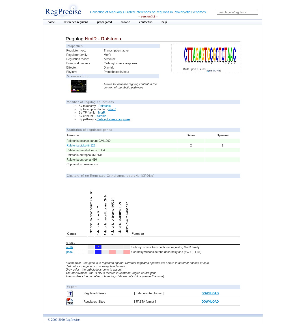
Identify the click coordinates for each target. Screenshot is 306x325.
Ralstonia (105, 106)
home (51, 22)
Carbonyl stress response (113, 119)
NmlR (112, 109)
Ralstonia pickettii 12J (81, 145)
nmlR (69, 247)
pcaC (69, 252)
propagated (104, 22)
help (164, 22)
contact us (146, 22)
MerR (101, 112)
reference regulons (76, 22)
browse (125, 22)
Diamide (101, 116)
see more (213, 70)
